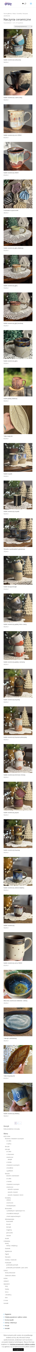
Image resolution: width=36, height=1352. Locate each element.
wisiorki (8, 1235)
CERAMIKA (7, 1241)
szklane (8, 1200)
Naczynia (7, 1257)
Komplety (8, 1198)
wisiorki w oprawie (13, 1189)
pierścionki (9, 1233)
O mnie (6, 1300)
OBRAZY (6, 1281)
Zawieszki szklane (10, 1275)
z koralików (9, 1168)
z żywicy (8, 1144)
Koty (6, 1286)
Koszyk (7, 1325)
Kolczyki (7, 1149)
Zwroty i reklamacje (11, 1323)
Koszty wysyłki (9, 1320)
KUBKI (5, 1278)
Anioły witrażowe (10, 1273)
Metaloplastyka (9, 1219)
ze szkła (8, 1141)
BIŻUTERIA (7, 1136)
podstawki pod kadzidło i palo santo (17, 1267)
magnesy (9, 1230)
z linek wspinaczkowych (13, 1216)
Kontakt (6, 1303)
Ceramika (19, 13)
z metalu (9, 1162)
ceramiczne (9, 1157)
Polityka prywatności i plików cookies (16, 1317)
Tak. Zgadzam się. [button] (18, 1349)
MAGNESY (7, 1284)
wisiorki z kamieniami (12, 1176)
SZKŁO (6, 1270)
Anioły (7, 1243)
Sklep (14, 13)
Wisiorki (7, 1173)
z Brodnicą (8, 1295)
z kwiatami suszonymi (12, 1165)
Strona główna (8, 13)
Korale (7, 1238)
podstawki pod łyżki (12, 1265)
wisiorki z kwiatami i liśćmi (15, 1195)
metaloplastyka (11, 1206)
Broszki (7, 1146)
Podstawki (8, 1263)
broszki (8, 1224)
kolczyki (8, 1227)
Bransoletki (8, 1208)
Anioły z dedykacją (11, 1245)
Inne (6, 1297)
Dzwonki (7, 1248)
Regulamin (8, 1314)
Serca (6, 1292)
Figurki (7, 1254)
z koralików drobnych (12, 1213)
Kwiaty (7, 1289)
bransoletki (9, 1221)
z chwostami (10, 1154)
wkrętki (10, 1159)
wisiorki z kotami (13, 1192)
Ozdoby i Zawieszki (10, 1260)
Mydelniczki (8, 1251)
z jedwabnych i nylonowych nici (15, 1211)
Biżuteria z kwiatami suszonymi (14, 1138)
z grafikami (9, 1171)
